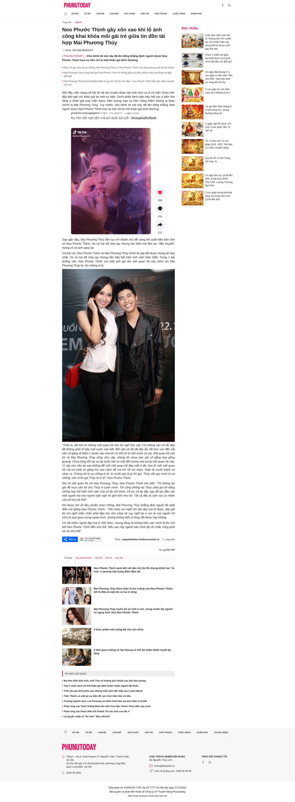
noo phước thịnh (83, 558)
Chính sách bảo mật (158, 796)
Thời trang (160, 13)
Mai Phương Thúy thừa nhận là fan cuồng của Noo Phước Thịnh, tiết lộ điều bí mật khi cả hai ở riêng (133, 590)
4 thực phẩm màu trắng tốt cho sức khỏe (119, 629)
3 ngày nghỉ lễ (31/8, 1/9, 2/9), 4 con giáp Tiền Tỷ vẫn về (218, 127)
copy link (170, 539)
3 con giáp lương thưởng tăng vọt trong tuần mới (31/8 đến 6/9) (218, 196)
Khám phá (196, 13)
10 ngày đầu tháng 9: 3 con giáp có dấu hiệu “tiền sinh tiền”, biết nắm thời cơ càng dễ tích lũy (219, 77)
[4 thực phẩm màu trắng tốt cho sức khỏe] (76, 636)
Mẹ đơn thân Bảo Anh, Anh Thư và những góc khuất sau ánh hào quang (105, 680)
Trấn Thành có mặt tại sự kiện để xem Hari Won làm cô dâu (97, 696)
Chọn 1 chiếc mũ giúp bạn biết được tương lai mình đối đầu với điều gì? (218, 58)
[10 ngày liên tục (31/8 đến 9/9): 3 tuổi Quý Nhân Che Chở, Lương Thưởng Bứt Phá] (192, 181)
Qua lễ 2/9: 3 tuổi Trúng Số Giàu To (217, 160)
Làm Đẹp (114, 13)
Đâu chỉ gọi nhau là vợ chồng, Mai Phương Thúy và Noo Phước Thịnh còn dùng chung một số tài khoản (119, 67)
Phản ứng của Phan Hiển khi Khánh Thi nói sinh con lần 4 (96, 711)
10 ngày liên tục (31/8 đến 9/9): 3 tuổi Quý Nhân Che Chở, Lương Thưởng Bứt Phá (219, 180)
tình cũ (108, 558)
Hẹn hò (98, 558)
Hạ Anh (171, 550)
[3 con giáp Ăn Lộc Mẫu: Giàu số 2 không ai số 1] (192, 94)
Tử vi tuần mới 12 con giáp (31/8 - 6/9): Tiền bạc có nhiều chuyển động (219, 144)
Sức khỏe (129, 13)
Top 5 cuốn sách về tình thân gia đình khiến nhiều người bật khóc (101, 685)
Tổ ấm (87, 13)
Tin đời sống (221, 732)
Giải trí (145, 13)
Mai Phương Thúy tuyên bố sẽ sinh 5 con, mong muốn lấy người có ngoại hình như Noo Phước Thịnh (133, 611)
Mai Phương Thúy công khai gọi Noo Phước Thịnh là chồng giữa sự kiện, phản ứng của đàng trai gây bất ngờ (118, 74)
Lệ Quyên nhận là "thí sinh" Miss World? (87, 716)
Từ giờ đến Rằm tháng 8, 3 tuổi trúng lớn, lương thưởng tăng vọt (218, 110)
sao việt (119, 558)
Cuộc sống (179, 13)
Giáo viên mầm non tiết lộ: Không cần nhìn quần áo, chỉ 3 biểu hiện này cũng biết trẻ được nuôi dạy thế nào (218, 42)
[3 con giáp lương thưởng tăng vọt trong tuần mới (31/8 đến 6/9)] (192, 198)
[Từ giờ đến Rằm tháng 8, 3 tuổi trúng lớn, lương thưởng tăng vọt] (192, 112)
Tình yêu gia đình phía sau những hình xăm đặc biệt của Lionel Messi (103, 690)
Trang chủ (66, 22)
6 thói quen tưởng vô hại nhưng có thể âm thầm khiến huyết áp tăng (132, 652)
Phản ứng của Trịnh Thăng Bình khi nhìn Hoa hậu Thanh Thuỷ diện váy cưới (107, 706)
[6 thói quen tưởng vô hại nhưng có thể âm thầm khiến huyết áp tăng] (76, 657)
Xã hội (75, 13)
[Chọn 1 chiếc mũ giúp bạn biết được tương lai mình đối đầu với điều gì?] (192, 60)
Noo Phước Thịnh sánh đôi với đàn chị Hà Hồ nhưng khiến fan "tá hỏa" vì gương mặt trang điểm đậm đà (134, 570)
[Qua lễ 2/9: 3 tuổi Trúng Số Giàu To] (192, 163)
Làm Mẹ (100, 13)
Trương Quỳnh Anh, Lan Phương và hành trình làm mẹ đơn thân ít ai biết (105, 701)
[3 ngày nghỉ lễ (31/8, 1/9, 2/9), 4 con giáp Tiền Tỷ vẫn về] (192, 129)
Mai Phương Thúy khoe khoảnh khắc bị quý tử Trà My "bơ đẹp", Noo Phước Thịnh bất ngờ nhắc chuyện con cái (119, 83)
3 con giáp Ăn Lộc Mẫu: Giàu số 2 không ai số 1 (217, 91)
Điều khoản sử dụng (137, 796)
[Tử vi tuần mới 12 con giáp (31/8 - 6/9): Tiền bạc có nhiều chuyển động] (192, 146)
